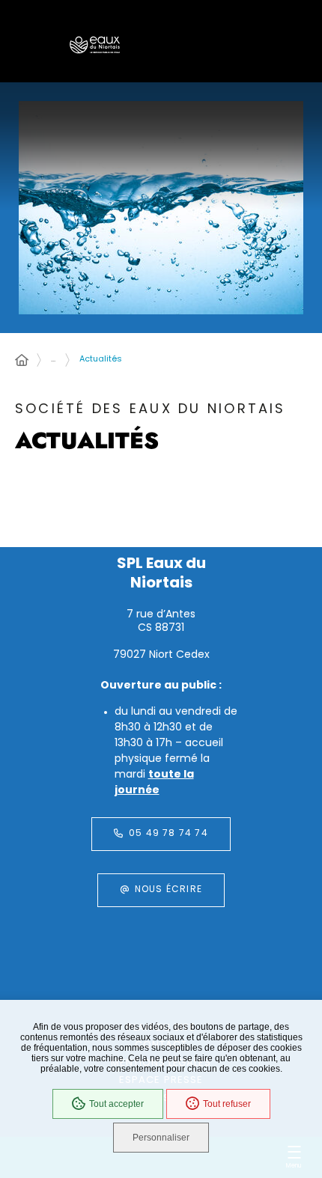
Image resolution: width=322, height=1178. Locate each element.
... (53, 359)
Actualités (100, 359)
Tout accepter (116, 1104)
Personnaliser (161, 1137)
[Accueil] (21, 361)
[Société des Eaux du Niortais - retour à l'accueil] (95, 45)
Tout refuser (227, 1104)
